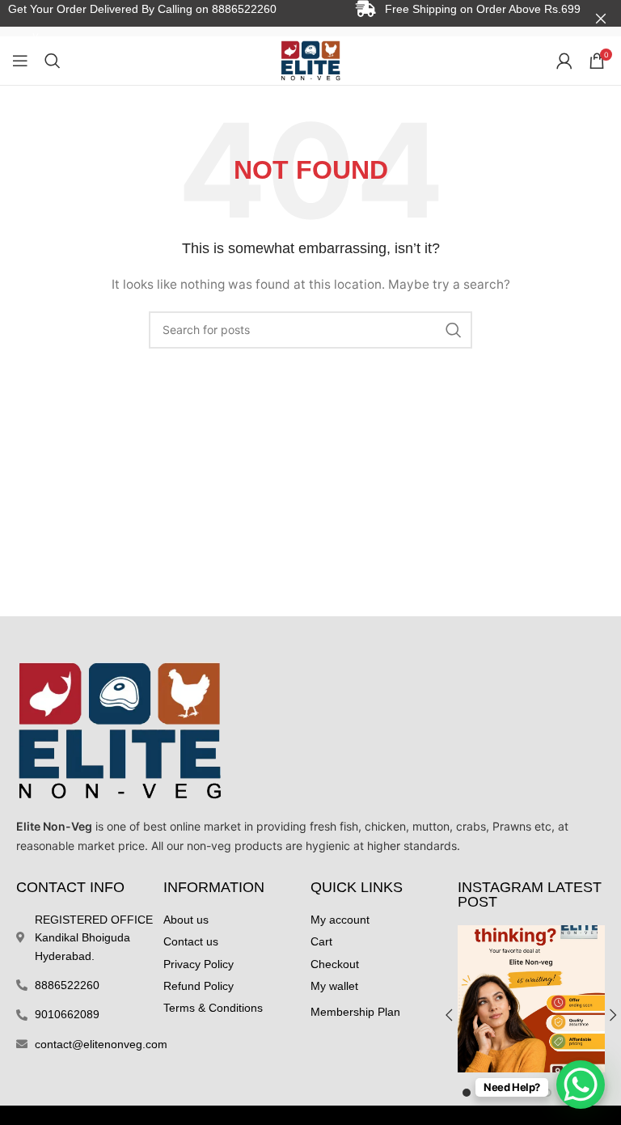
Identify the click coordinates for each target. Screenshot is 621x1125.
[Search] (52, 60)
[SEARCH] (453, 330)
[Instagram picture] (531, 998)
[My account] (564, 60)
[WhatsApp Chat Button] (580, 1084)
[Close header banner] (601, 18)
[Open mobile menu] (20, 60)
